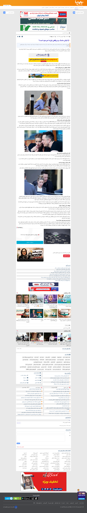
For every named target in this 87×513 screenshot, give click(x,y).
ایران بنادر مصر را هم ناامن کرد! (64, 397)
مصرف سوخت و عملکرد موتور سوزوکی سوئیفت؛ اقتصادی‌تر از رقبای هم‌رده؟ (57, 408)
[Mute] (47, 243)
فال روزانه (25, 380)
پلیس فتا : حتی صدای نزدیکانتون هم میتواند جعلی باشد (60, 272)
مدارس (47, 456)
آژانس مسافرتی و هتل (34, 469)
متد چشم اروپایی (59, 362)
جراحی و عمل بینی (40, 369)
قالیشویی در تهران (34, 468)
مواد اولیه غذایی (25, 359)
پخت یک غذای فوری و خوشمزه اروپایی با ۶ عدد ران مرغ (59, 411)
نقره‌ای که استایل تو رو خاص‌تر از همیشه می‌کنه (62, 271)
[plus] (22, 36)
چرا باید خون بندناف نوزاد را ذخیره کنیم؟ (63, 269)
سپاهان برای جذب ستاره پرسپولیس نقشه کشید (33, 395)
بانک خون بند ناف (48, 369)
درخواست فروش (29, 242)
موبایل (25, 461)
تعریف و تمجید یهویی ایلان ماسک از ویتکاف (61, 384)
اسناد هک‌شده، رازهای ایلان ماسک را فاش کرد (61, 380)
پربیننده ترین (38, 387)
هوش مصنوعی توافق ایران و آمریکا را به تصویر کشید (60, 382)
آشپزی (59, 7)
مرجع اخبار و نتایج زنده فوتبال (51, 359)
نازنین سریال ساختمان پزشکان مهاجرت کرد (33, 408)
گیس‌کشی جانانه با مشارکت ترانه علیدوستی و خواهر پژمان (31, 412)
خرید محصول (66, 256)
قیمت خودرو (37, 378)
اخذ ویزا (25, 453)
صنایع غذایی (46, 464)
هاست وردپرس (43, 367)
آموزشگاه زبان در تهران (55, 466)
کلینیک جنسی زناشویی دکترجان (47, 364)
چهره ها (62, 7)
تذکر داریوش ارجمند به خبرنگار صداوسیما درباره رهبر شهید (31, 397)
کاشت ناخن (68, 454)
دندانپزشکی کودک (67, 466)
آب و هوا (25, 378)
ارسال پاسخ (18, 423)
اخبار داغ (53, 387)
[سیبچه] (34, 498)
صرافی (25, 456)
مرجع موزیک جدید (60, 359)
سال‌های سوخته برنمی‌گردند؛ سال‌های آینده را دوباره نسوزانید (59, 413)
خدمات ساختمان (35, 466)
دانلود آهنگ (42, 359)
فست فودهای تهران (45, 461)
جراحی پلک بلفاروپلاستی (38, 362)
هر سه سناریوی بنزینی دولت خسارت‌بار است (61, 401)
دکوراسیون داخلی (35, 463)
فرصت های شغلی (57, 503)
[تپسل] (17, 227)
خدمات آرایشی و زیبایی (66, 456)
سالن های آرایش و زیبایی (66, 453)
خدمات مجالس (45, 468)
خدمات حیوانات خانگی (55, 458)
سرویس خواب (35, 461)
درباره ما (67, 503)
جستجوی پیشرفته (39, 503)
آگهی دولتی (45, 503)
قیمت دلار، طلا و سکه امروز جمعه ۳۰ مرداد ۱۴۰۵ (33, 399)
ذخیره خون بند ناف (29, 364)
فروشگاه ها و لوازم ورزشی (54, 463)
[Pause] (45, 243)
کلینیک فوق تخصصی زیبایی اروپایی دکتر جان (62, 364)
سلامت (56, 7)
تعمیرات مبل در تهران (34, 459)
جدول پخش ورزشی (23, 382)
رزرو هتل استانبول (67, 362)
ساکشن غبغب (47, 357)
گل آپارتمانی (53, 362)
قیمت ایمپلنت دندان (66, 357)
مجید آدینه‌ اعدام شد (65, 406)
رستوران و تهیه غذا (45, 459)
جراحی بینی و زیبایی (66, 469)
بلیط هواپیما (59, 357)
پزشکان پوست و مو (56, 453)
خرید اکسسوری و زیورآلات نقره (28, 357)
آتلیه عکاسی (46, 469)
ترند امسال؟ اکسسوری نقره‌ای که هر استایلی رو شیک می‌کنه (60, 274)
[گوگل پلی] (26, 498)
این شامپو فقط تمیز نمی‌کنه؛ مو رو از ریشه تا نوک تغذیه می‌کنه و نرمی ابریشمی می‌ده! (55, 277)
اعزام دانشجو (24, 454)
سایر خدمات (24, 468)
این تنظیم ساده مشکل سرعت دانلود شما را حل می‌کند (60, 395)
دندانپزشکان (68, 464)
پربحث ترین (24, 387)
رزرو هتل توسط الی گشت (34, 359)
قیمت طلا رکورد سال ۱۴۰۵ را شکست (35, 389)
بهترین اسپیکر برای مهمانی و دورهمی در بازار (62, 268)
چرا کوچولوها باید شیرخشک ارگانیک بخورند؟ (62, 280)
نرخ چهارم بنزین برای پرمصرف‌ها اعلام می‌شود (33, 410)
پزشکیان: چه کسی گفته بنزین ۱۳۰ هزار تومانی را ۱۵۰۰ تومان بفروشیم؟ (29, 414)
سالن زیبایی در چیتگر (66, 367)
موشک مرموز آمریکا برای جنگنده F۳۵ (62, 389)
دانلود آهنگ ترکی (23, 367)
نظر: (69, 435)
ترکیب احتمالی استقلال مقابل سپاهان (62, 404)
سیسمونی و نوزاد (24, 458)
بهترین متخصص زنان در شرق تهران (34, 367)
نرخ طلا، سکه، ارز (24, 375)
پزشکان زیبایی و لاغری (66, 468)
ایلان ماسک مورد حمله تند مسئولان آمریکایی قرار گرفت (59, 378)
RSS (34, 503)
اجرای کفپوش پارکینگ (66, 369)
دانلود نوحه (50, 367)
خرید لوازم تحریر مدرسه (57, 369)
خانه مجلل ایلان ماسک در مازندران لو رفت (61, 376)
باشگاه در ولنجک (46, 362)
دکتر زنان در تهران (67, 463)
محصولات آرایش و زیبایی (66, 458)
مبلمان (36, 458)
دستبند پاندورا (67, 359)
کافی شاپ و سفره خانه (44, 463)
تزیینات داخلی (35, 464)
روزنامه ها (37, 375)
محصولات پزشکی (56, 454)
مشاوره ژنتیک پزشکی (37, 364)
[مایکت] (9, 498)
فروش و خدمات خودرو (23, 466)
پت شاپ (57, 459)
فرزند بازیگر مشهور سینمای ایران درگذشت (34, 393)
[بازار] (17, 498)
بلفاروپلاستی (54, 357)
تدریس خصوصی (45, 454)
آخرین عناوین (66, 387)
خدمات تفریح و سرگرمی (22, 459)
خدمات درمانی (57, 456)
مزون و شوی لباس (34, 454)
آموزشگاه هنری (56, 469)
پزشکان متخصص (67, 461)
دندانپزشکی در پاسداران (57, 367)
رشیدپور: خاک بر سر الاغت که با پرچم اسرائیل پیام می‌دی (59, 393)
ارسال (18, 443)
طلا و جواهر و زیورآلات (34, 456)
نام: (69, 432)
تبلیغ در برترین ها (50, 503)
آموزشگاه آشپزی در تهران (44, 453)
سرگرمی (43, 7)
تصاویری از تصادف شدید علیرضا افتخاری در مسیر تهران (31, 402)
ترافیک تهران (37, 380)
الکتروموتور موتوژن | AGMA (31, 369)
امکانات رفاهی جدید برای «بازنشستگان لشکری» (61, 391)
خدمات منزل (24, 464)
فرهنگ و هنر (51, 7)
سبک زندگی (67, 7)
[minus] (19, 36)
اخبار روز (76, 7)
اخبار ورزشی (72, 7)
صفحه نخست (81, 7)
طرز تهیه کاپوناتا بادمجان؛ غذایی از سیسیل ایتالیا (33, 406)
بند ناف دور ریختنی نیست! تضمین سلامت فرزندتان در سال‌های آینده (58, 279)
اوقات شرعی (37, 382)
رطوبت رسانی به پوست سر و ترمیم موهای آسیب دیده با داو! (59, 275)
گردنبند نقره (36, 357)
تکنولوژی (47, 7)
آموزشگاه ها (57, 464)
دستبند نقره (42, 357)
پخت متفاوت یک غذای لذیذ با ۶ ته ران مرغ (33, 391)
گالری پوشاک (35, 453)
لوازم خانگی (25, 463)
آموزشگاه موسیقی (56, 468)
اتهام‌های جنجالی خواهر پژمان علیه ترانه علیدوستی (32, 404)
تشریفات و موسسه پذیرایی (43, 466)
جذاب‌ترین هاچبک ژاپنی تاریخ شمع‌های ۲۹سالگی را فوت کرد (59, 399)
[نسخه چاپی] (18, 36)
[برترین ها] (79, 3)
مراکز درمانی (68, 459)
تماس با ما (63, 503)
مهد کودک (46, 458)
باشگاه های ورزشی (56, 461)
